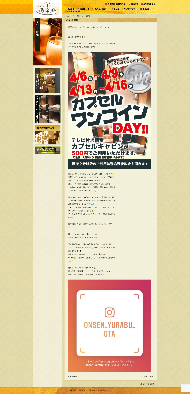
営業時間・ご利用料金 (77, 390)
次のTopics (148, 376)
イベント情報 (75, 16)
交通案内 (91, 390)
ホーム (66, 16)
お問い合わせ (102, 390)
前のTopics (73, 376)
